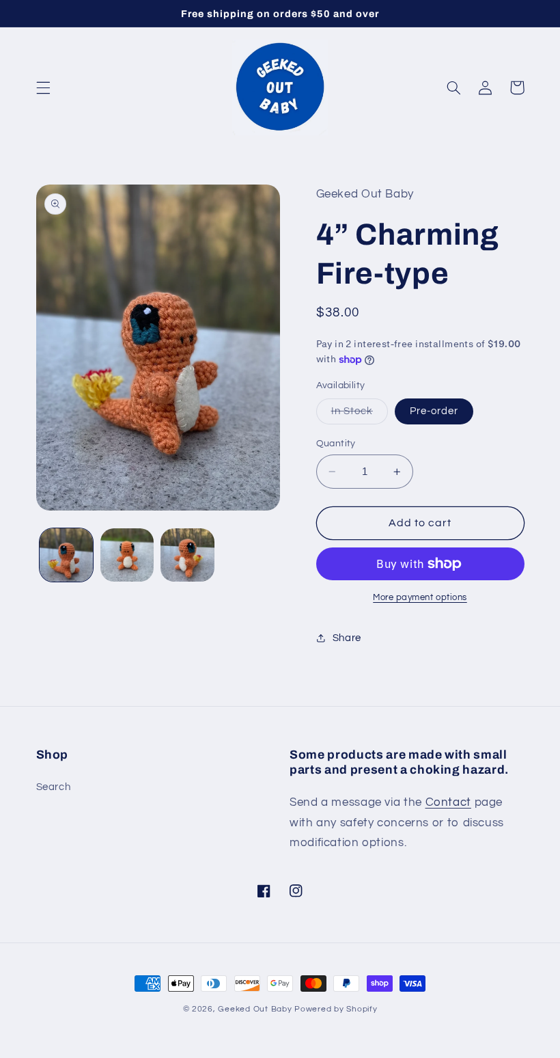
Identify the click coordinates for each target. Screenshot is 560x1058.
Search (53, 787)
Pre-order (434, 411)
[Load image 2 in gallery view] (127, 555)
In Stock (359, 414)
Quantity (336, 443)
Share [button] (347, 638)
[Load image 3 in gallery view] (187, 555)
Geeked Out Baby (255, 1009)
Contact (448, 802)
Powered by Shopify (335, 1009)
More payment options (420, 597)
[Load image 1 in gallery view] (66, 555)
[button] (43, 87)
